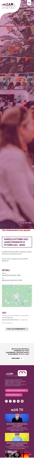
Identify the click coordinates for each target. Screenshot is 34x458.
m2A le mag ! (24, 354)
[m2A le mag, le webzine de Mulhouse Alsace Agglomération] (22, 376)
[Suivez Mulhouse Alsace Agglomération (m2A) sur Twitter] (10, 401)
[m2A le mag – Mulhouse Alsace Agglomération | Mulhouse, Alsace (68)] (13, 6)
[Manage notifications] (30, 454)
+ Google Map (23, 320)
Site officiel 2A (13, 395)
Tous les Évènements (15, 329)
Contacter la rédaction (16, 390)
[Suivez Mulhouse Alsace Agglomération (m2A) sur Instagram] (14, 401)
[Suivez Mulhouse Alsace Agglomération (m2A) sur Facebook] (6, 401)
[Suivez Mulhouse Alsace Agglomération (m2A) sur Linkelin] (18, 401)
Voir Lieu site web (7, 323)
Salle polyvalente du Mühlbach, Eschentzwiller (15, 315)
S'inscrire (15, 358)
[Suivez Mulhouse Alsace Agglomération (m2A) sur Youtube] (22, 401)
